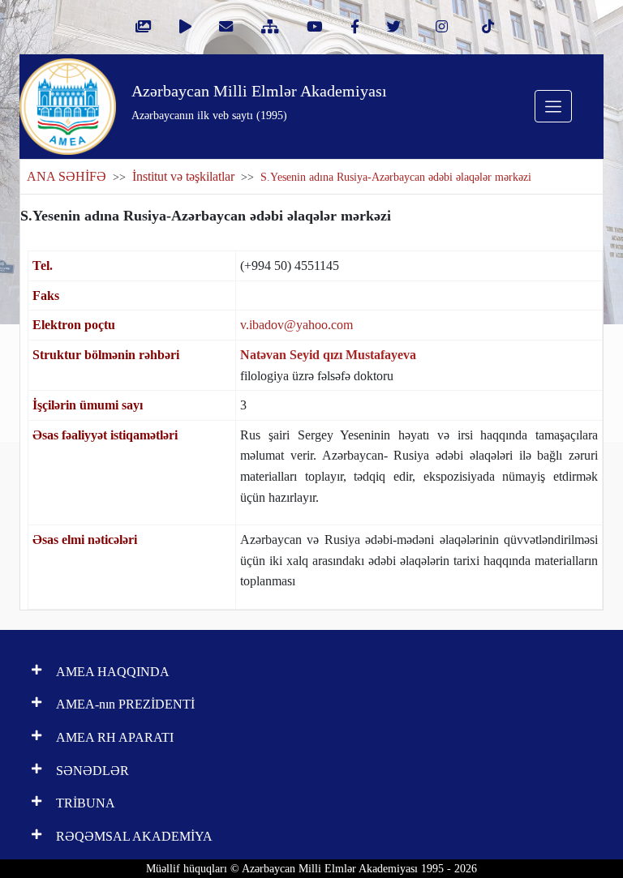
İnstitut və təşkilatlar (183, 176)
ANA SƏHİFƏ (66, 176)
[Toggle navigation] (553, 106)
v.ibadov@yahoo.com (296, 325)
